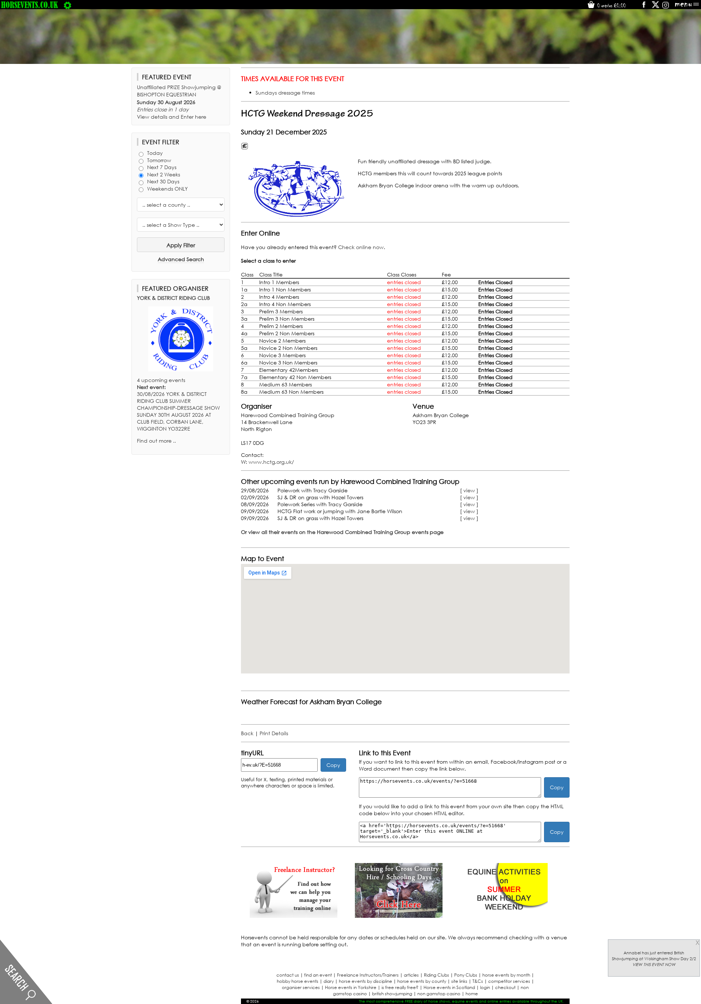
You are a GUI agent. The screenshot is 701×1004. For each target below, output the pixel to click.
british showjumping (392, 993)
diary (328, 981)
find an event (318, 975)
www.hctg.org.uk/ (271, 461)
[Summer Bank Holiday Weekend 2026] (504, 915)
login (485, 987)
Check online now (361, 247)
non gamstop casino (438, 993)
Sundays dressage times (285, 92)
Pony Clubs (465, 975)
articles (411, 975)
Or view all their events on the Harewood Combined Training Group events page (342, 531)
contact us (287, 975)
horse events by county (421, 981)
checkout (505, 987)
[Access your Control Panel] (68, 4)
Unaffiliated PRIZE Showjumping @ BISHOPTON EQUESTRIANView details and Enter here (179, 102)
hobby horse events (297, 981)
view (469, 490)
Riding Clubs (436, 975)
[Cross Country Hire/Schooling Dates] (399, 915)
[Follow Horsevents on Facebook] (643, 7)
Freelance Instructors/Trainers (368, 975)
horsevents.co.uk (29, 4)
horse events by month (506, 975)
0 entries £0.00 (611, 5)
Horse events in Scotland (449, 987)
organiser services (301, 987)
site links (459, 981)
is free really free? (400, 987)
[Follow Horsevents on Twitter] (655, 7)
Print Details (274, 733)
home (472, 993)
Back (247, 733)
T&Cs (477, 981)
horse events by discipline (365, 981)
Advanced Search (181, 259)
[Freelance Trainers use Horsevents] (293, 915)
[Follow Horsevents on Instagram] (666, 7)
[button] (297, 189)
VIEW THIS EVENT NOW (653, 964)
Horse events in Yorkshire (350, 987)
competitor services (509, 981)
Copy (333, 764)
